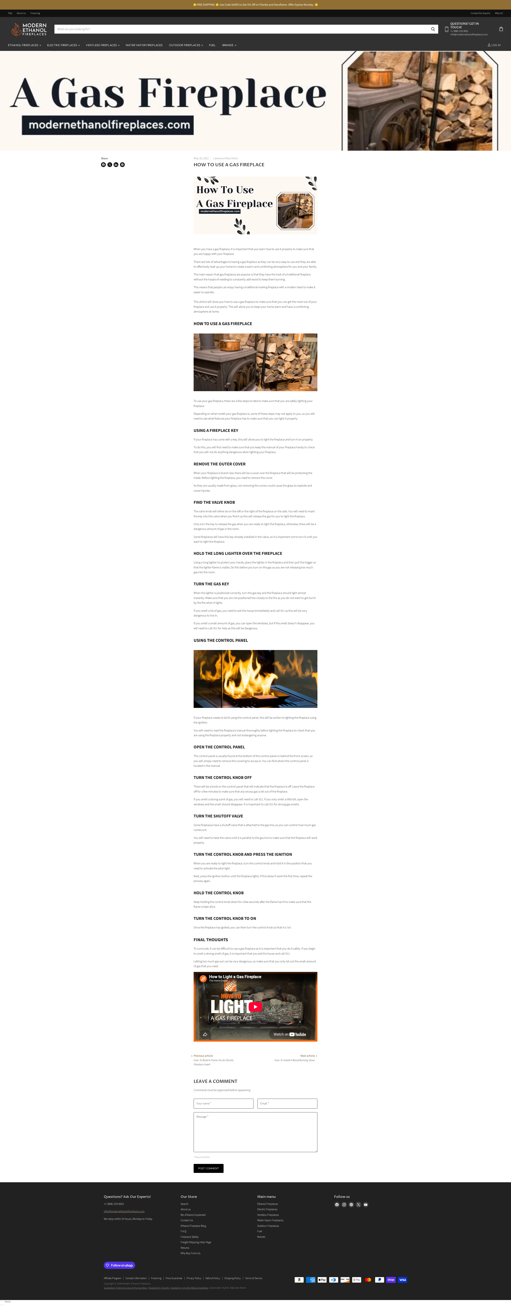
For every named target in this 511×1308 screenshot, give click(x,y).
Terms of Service (253, 1278)
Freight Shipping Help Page (196, 1242)
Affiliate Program (112, 1278)
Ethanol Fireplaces (23, 45)
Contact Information (136, 1278)
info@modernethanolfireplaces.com (124, 1211)
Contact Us (187, 1220)
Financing (35, 13)
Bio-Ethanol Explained (193, 1215)
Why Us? (499, 13)
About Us (21, 13)
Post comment (208, 1168)
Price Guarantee (174, 1278)
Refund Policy (213, 1278)
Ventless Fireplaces (101, 45)
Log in (496, 45)
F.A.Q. (184, 1231)
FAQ (10, 13)
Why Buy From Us (190, 1253)
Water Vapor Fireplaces (144, 45)
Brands (228, 45)
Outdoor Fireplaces (185, 45)
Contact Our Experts (480, 13)
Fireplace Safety (190, 1237)
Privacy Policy (194, 1278)
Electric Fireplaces (62, 45)
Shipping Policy (232, 1278)
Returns (185, 1248)
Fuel (212, 45)
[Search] (433, 29)
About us (186, 1209)
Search (184, 1204)
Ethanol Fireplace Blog (193, 1226)
